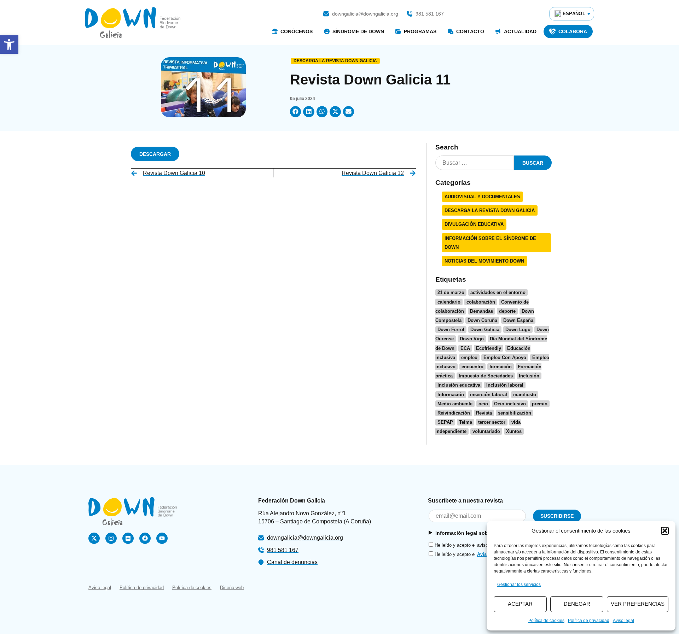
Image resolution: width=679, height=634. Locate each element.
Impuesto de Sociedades (486, 375)
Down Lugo (517, 329)
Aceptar (520, 604)
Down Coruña (482, 320)
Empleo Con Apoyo (504, 357)
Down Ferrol (450, 329)
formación (500, 366)
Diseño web (232, 587)
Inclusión (529, 375)
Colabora (572, 31)
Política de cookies (546, 620)
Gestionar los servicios (519, 584)
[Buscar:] (474, 162)
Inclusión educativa (458, 385)
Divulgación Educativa (474, 224)
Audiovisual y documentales (482, 196)
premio (539, 403)
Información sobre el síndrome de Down (490, 243)
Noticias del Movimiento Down (484, 261)
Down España (518, 320)
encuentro (472, 366)
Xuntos (514, 431)
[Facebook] (145, 538)
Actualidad (520, 31)
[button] (9, 44)
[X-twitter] (94, 538)
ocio (483, 403)
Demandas (481, 311)
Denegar (577, 604)
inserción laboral (488, 394)
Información (450, 394)
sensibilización (514, 413)
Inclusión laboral (504, 385)
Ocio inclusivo (510, 403)
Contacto (470, 31)
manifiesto (524, 394)
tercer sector (491, 422)
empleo (469, 357)
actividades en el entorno (498, 292)
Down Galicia (484, 329)
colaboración (480, 302)
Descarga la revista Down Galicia (335, 60)
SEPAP (445, 422)
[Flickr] (128, 538)
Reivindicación (453, 413)
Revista (484, 413)
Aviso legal (623, 620)
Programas (420, 31)
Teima (465, 422)
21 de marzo (450, 292)
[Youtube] (162, 538)
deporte (507, 311)
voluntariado (486, 431)
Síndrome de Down (358, 31)
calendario (448, 302)
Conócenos (296, 31)
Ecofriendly (488, 348)
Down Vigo (472, 338)
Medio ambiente (454, 403)
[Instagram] (111, 538)
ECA (465, 348)
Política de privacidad (588, 620)
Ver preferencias (638, 604)
